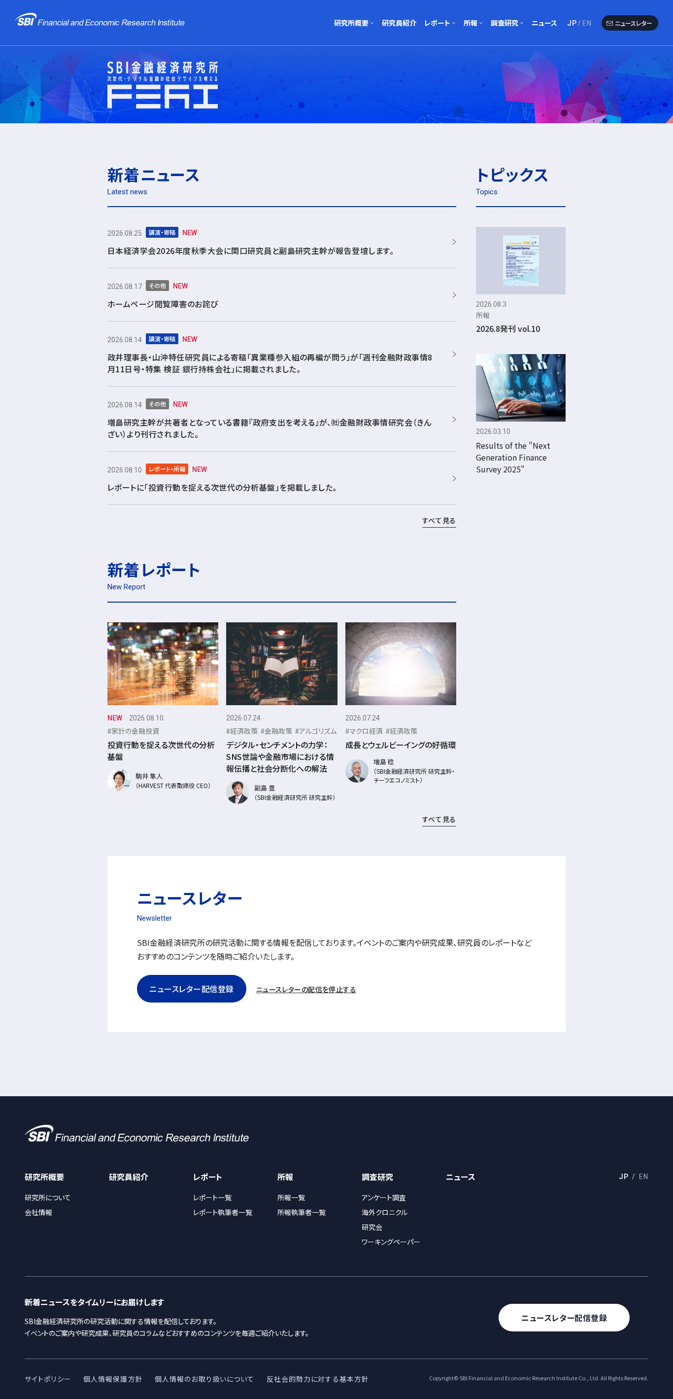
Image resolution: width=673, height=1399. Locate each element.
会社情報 (38, 1212)
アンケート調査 (384, 1197)
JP (572, 23)
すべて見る (439, 520)
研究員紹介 (399, 23)
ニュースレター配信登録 (191, 989)
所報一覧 (291, 1197)
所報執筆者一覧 (301, 1212)
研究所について (48, 1197)
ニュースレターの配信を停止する (306, 989)
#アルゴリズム (315, 731)
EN (587, 23)
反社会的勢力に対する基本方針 (318, 1379)
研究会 (372, 1227)
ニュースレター (633, 23)
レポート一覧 (212, 1197)
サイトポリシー (48, 1379)
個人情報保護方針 (113, 1379)
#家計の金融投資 (133, 731)
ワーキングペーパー (391, 1242)
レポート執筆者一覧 (222, 1212)
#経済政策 (242, 731)
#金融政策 (276, 731)
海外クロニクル (384, 1212)
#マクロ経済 (364, 731)
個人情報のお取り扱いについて (205, 1379)
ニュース (544, 23)
